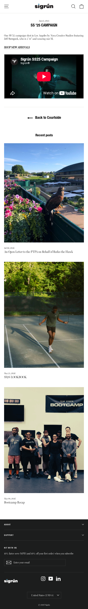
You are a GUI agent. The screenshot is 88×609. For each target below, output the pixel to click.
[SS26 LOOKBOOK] (44, 315)
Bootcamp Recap (14, 502)
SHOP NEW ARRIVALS (17, 47)
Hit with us (10, 548)
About (7, 524)
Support (9, 535)
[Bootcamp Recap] (44, 440)
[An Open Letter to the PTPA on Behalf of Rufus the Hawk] (44, 192)
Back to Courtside (47, 117)
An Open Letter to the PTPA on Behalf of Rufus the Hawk (38, 251)
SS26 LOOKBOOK (15, 376)
